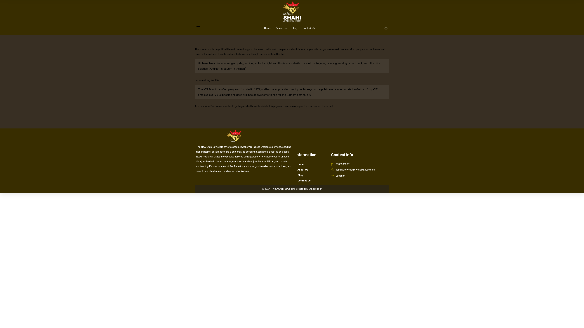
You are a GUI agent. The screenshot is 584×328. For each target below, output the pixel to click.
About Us (302, 169)
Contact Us (304, 180)
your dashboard (249, 106)
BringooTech (315, 188)
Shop (300, 175)
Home (300, 164)
